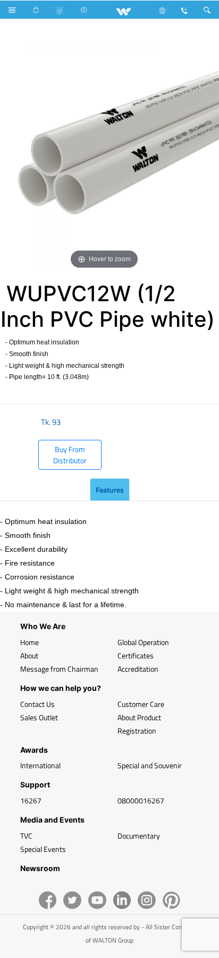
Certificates (135, 655)
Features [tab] (110, 489)
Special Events (43, 849)
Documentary (138, 835)
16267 (30, 800)
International (40, 765)
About (29, 655)
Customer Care (140, 704)
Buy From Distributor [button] (70, 455)
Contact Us (37, 704)
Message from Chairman (59, 668)
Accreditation (137, 668)
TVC (26, 835)
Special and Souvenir (149, 765)
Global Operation (143, 642)
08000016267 (140, 800)
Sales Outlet (39, 717)
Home (29, 642)
